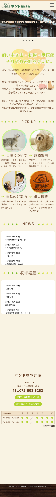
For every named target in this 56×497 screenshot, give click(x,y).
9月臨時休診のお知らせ (15, 238)
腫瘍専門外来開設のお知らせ (17, 311)
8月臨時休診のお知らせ (15, 262)
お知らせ (12, 254)
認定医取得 (12, 303)
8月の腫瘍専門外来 (13, 246)
